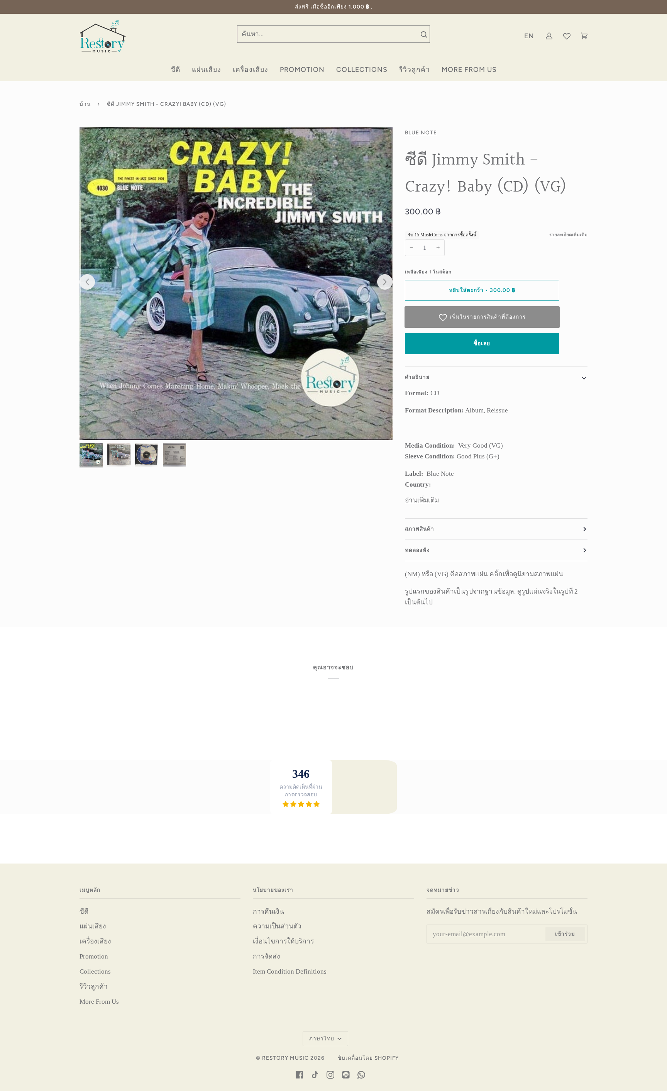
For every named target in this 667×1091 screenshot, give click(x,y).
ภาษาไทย (322, 1038)
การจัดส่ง (266, 956)
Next (381, 282)
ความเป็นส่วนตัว (277, 926)
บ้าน (85, 104)
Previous (91, 282)
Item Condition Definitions (290, 971)
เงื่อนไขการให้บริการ (283, 941)
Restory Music (285, 1058)
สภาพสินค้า (419, 529)
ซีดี (84, 911)
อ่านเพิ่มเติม (422, 500)
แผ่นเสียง (93, 926)
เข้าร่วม (565, 934)
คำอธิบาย (417, 377)
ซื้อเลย (482, 343)
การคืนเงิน (268, 911)
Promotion (94, 956)
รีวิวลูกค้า (94, 986)
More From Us (99, 1001)
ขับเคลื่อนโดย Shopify (368, 1058)
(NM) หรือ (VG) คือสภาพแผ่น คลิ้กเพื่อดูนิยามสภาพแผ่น (484, 574)
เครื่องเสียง (95, 941)
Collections (95, 971)
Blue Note (421, 132)
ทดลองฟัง (417, 550)
